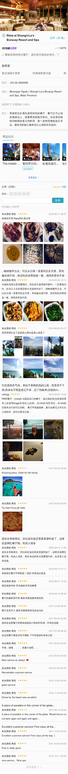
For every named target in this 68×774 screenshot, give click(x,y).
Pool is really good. (11, 748)
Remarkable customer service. (17, 672)
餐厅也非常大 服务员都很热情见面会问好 (22, 610)
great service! (9, 684)
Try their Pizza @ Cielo (13, 507)
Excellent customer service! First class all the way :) (28, 735)
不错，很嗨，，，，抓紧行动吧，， (20, 647)
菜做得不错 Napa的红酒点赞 (16, 218)
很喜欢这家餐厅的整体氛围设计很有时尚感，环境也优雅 (30, 622)
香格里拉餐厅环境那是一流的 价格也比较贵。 (25, 573)
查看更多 (34, 177)
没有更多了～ (34, 767)
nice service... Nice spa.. (14, 760)
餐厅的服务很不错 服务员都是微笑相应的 (22, 598)
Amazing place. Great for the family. (20, 472)
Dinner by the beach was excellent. (19, 697)
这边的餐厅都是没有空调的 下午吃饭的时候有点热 (27, 635)
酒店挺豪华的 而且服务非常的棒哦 (19, 585)
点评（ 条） (58, 38)
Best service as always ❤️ (15, 660)
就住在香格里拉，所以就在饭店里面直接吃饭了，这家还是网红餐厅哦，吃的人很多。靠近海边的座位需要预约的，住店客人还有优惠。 (34, 556)
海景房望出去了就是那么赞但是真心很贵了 (23, 332)
